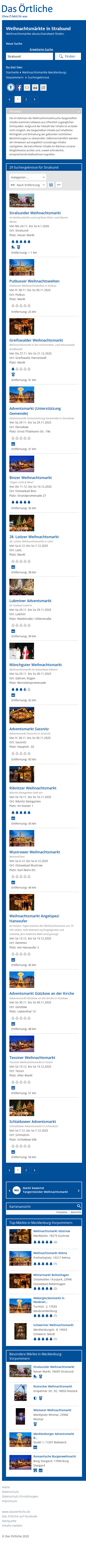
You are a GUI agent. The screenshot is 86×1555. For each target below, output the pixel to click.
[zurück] (9, 99)
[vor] (34, 99)
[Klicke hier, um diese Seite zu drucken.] (35, 87)
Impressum (9, 1501)
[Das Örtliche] (29, 6)
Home (6, 1487)
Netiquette (9, 1521)
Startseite (12, 72)
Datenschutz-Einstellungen (20, 1496)
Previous (9, 1190)
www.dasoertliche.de (16, 1512)
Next (79, 1190)
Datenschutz (10, 1492)
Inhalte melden (12, 1525)
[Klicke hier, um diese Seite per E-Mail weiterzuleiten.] (27, 87)
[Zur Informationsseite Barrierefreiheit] (11, 87)
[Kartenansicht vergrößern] (79, 1206)
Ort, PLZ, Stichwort (7, 50)
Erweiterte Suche (41, 49)
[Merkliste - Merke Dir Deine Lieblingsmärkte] (43, 87)
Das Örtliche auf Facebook (19, 1516)
